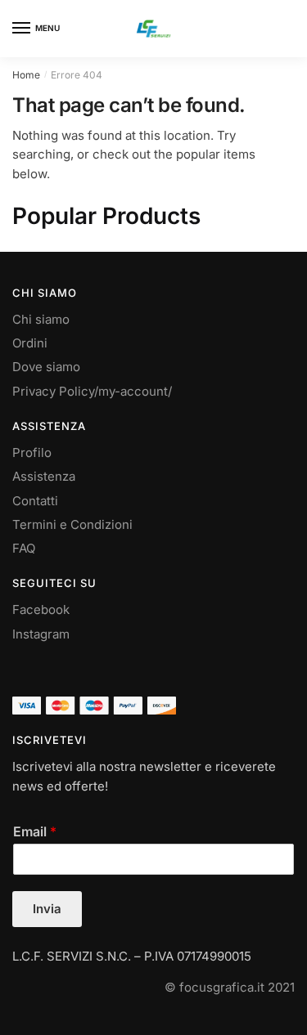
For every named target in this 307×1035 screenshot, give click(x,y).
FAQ (23, 548)
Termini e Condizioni (72, 524)
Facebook (41, 609)
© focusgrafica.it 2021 (230, 987)
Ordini (29, 343)
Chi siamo (41, 319)
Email (34, 831)
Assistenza (43, 476)
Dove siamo (46, 366)
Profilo (32, 452)
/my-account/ (133, 391)
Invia (47, 908)
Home (26, 75)
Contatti (35, 501)
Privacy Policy (53, 391)
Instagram (41, 634)
